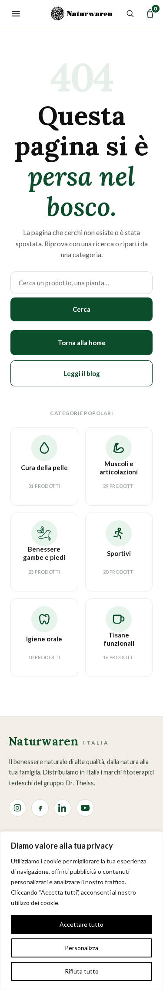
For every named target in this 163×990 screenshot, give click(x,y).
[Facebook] (40, 808)
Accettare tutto (81, 924)
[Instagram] (17, 808)
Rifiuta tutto (82, 971)
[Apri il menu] (13, 13)
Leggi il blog (81, 373)
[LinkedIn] (62, 808)
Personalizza (81, 947)
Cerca (81, 309)
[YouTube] (85, 808)
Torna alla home (82, 342)
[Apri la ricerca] (128, 13)
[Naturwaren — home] (81, 13)
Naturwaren (59, 741)
